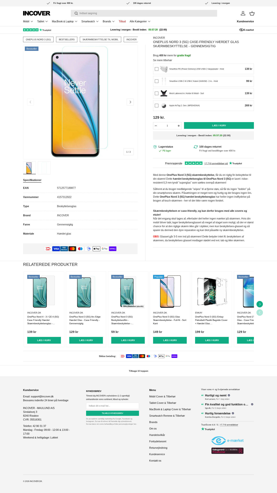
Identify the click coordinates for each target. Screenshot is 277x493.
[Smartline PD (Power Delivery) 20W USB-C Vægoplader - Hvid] (164, 69)
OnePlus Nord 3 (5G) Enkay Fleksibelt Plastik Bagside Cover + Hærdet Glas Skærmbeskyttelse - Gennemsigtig (211, 323)
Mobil (26, 21)
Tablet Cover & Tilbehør (162, 403)
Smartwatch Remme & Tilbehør (167, 415)
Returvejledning (158, 447)
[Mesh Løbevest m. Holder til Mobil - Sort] (164, 93)
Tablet (40, 21)
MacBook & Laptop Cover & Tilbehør (170, 409)
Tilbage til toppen (138, 371)
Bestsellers (67, 39)
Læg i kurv (219, 125)
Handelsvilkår (157, 435)
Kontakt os (155, 460)
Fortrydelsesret (157, 441)
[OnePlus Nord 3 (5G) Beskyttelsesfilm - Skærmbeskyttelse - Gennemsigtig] (128, 292)
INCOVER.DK (36, 481)
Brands (107, 21)
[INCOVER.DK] (36, 13)
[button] (252, 13)
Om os (153, 428)
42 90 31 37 (39, 426)
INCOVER (131, 39)
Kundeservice (245, 21)
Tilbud (122, 21)
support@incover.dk (42, 396)
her (135, 424)
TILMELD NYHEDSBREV (112, 413)
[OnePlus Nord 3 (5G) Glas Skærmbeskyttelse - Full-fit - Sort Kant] (170, 292)
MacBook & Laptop (63, 21)
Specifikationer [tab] (32, 180)
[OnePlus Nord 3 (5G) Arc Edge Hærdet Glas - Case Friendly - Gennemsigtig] (86, 292)
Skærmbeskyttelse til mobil (100, 39)
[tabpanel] (80, 211)
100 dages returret (210, 146)
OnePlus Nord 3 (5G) (38, 39)
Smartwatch (88, 21)
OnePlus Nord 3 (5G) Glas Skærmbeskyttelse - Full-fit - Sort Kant (169, 320)
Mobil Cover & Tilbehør (162, 396)
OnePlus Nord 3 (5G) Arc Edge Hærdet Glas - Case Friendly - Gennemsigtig (85, 320)
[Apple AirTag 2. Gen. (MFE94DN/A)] (164, 106)
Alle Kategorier (138, 21)
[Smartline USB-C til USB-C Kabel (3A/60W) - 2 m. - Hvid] (164, 81)
